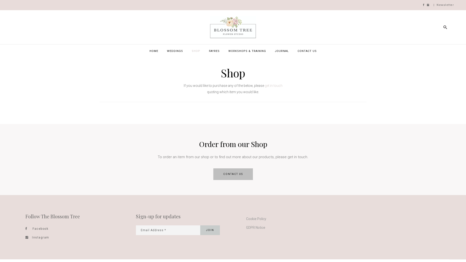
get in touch (274, 86)
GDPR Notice (255, 227)
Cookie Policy (256, 219)
